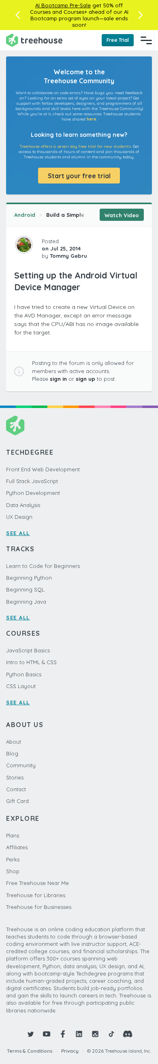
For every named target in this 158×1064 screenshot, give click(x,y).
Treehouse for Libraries (35, 895)
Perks (12, 859)
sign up (85, 379)
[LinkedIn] (79, 1034)
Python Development (33, 493)
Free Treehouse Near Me (37, 883)
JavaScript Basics (28, 650)
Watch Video (122, 215)
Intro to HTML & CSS (31, 662)
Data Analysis (23, 505)
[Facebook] (62, 1034)
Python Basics (23, 674)
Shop (12, 871)
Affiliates (17, 847)
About (13, 741)
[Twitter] (30, 1034)
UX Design (19, 517)
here (91, 119)
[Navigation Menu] (146, 40)
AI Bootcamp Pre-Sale (63, 5)
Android (24, 215)
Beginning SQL (25, 589)
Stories (14, 777)
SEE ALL (18, 533)
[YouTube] (46, 1034)
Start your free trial (79, 176)
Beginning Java (26, 601)
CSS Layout (21, 686)
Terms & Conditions (29, 1051)
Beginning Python (29, 577)
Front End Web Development (43, 469)
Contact (16, 789)
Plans (12, 835)
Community (21, 765)
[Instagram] (95, 1034)
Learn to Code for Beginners (43, 566)
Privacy (70, 1051)
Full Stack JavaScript (32, 481)
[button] (17, 15)
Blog (12, 753)
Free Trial (118, 40)
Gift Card (17, 801)
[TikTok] (111, 1034)
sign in (58, 379)
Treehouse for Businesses (38, 907)
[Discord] (127, 1034)
